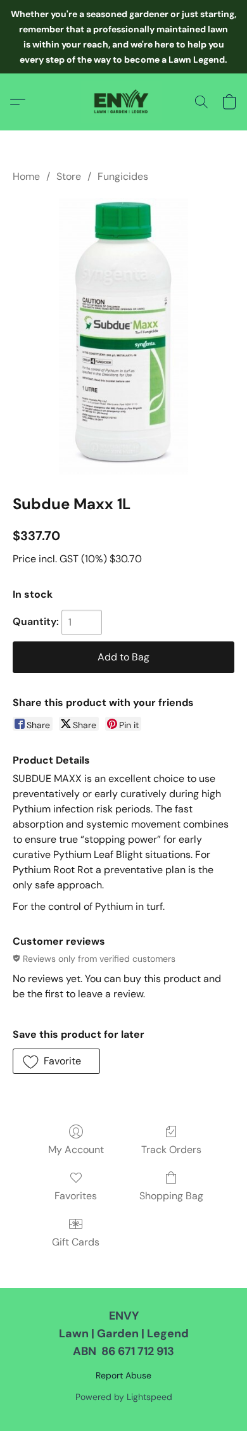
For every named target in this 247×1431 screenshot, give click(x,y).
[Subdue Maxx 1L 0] (124, 336)
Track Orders (171, 1149)
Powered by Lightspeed (123, 1397)
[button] (123, 101)
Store (68, 176)
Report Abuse (123, 1375)
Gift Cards (75, 1242)
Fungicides (123, 176)
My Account (76, 1149)
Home (26, 176)
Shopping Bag (171, 1195)
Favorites (75, 1195)
